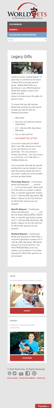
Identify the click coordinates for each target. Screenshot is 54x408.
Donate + (13, 29)
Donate (27, 311)
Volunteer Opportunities (22, 34)
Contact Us (41, 378)
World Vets (27, 11)
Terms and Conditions (27, 378)
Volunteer (27, 358)
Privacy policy (12, 378)
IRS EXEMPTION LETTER (26, 138)
